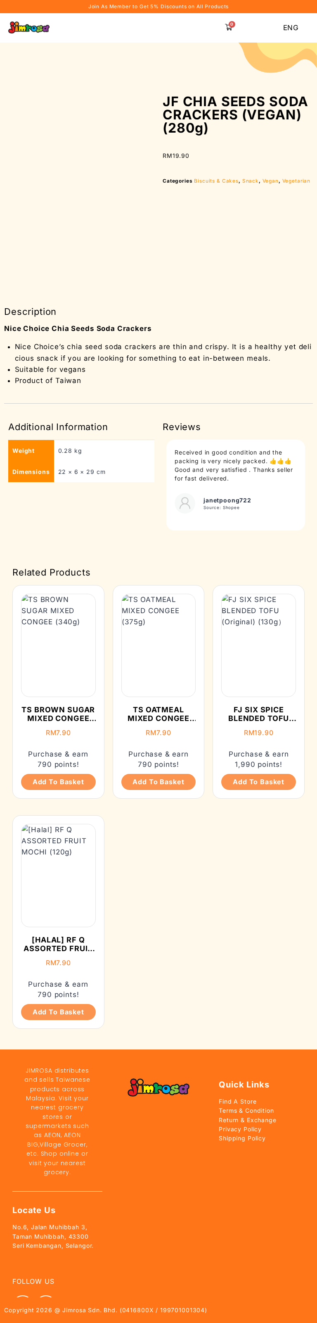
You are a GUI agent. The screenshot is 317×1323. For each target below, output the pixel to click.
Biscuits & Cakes (216, 181)
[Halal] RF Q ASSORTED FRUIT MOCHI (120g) (58, 948)
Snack (250, 181)
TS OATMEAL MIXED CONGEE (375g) (158, 718)
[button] (210, 28)
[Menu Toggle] (124, 28)
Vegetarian (296, 181)
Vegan (271, 181)
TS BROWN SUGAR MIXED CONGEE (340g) (58, 718)
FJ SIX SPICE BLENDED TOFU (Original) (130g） (258, 723)
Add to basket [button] (58, 782)
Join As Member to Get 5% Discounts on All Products (158, 6)
